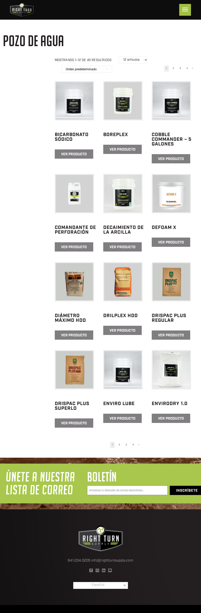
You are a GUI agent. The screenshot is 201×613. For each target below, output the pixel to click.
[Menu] (185, 10)
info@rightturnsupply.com (112, 561)
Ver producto (74, 154)
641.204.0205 (79, 561)
